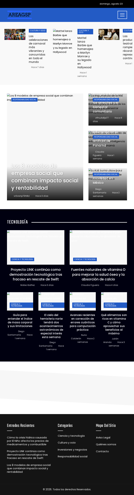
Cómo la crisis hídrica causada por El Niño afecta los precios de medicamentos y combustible (28, 441)
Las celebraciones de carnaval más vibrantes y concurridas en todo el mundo (38, 49)
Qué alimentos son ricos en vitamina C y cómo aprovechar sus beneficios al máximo (114, 324)
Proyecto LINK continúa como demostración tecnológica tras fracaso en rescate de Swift (35, 274)
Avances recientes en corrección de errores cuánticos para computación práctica (83, 322)
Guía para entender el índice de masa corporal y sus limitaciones (20, 320)
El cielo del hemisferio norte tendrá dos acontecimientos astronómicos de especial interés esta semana (51, 326)
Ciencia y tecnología (22, 259)
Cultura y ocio (37, 30)
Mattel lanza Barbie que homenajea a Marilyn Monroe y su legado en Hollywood (85, 52)
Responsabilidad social (24, 99)
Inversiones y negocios (72, 449)
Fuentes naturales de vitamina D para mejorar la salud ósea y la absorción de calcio (98, 274)
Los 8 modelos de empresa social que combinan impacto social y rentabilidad (29, 468)
